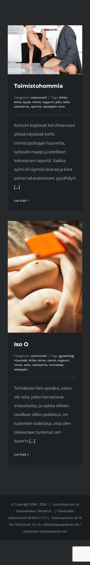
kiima (18, 102)
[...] (17, 187)
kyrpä (27, 102)
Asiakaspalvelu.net (53, 531)
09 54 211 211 (38, 517)
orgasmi (48, 102)
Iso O (21, 344)
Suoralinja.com (64, 504)
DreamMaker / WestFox (34, 511)
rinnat (18, 365)
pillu (58, 102)
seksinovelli (39, 97)
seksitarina (21, 106)
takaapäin (50, 106)
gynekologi (66, 356)
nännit (36, 102)
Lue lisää (20, 200)
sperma (36, 106)
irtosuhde (20, 360)
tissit (61, 106)
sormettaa (56, 365)
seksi (66, 102)
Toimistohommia (38, 86)
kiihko (63, 97)
